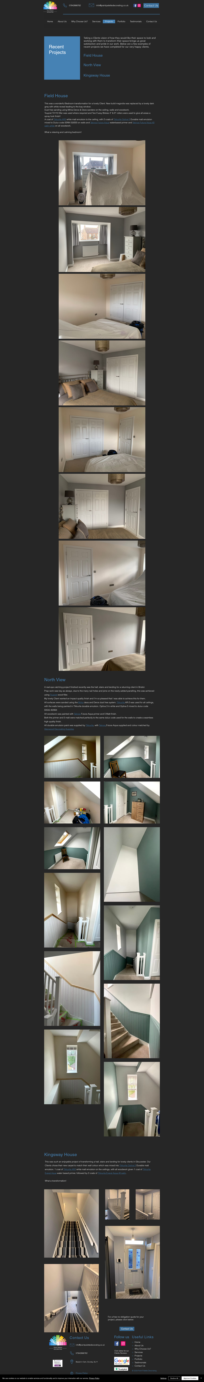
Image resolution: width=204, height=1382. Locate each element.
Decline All (174, 1378)
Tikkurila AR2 (60, 119)
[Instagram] (139, 5)
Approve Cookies (190, 1378)
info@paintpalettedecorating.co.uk (90, 1345)
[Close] (201, 1378)
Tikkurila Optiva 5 (122, 119)
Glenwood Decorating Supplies (59, 729)
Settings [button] (163, 1378)
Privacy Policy (94, 1378)
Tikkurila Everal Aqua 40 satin (112, 1173)
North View (92, 65)
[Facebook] (135, 5)
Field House (93, 55)
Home (136, 1342)
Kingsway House (97, 75)
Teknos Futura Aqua (99, 122)
